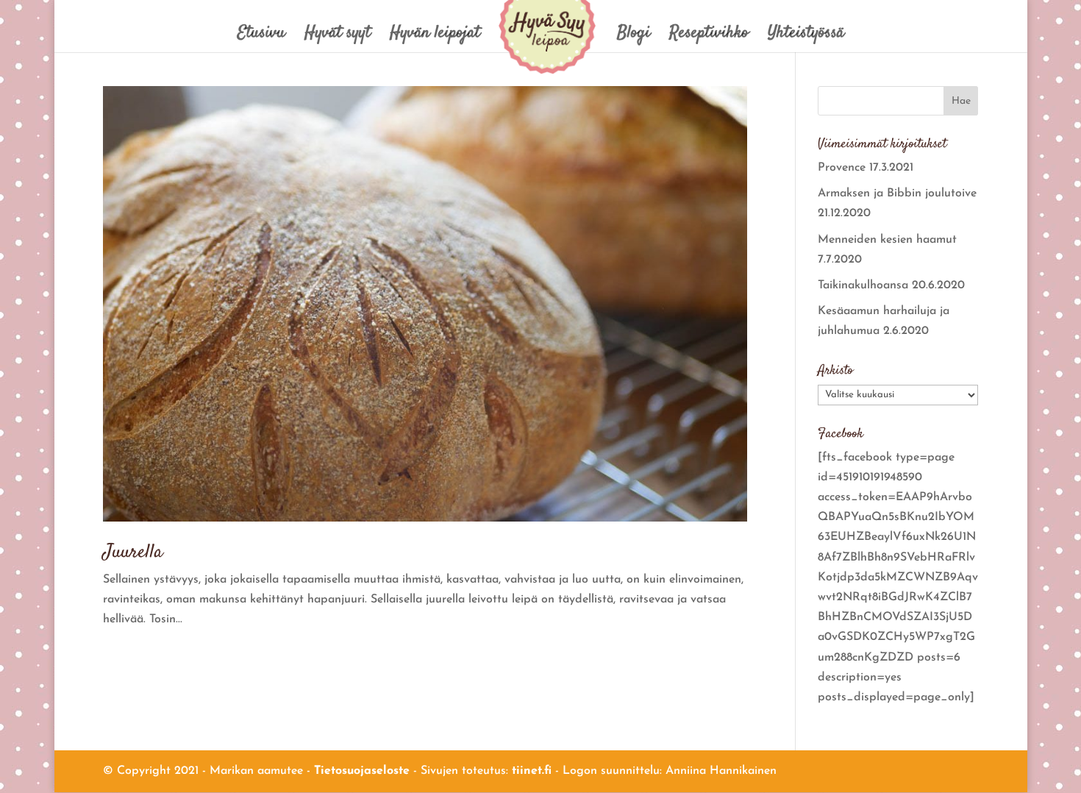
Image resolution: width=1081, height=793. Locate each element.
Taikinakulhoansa (863, 285)
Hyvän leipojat (435, 36)
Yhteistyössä (806, 36)
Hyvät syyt (337, 36)
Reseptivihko (709, 36)
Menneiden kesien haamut (887, 240)
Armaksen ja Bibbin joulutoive (897, 193)
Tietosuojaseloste (362, 771)
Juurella (133, 552)
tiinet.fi (532, 771)
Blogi (633, 36)
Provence (842, 168)
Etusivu (261, 36)
